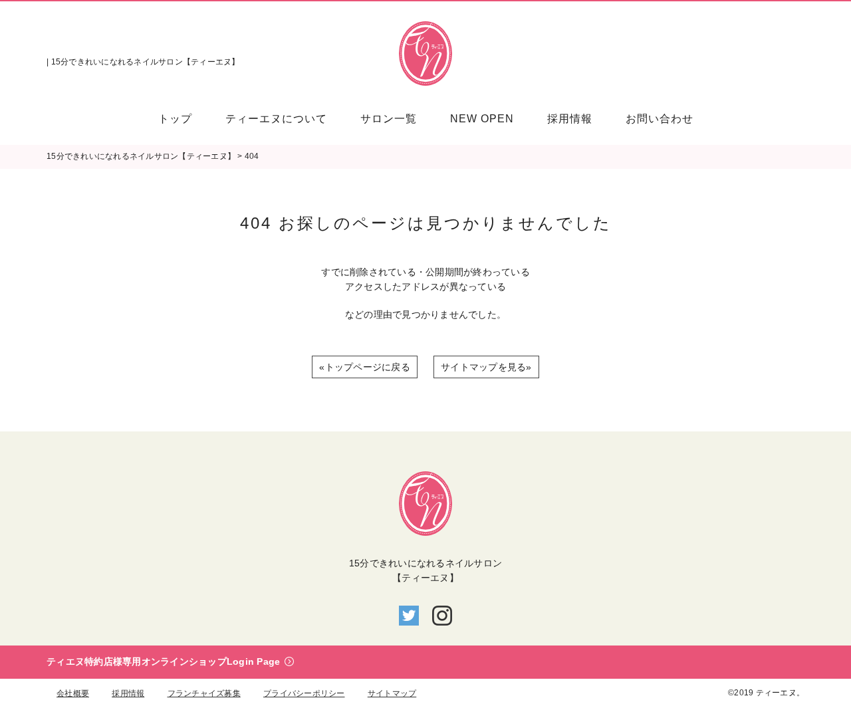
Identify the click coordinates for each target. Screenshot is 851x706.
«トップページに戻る (364, 367)
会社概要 (73, 693)
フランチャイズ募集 (204, 693)
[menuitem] (183, 118)
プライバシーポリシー (304, 693)
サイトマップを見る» (486, 367)
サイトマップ (392, 693)
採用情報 (128, 693)
